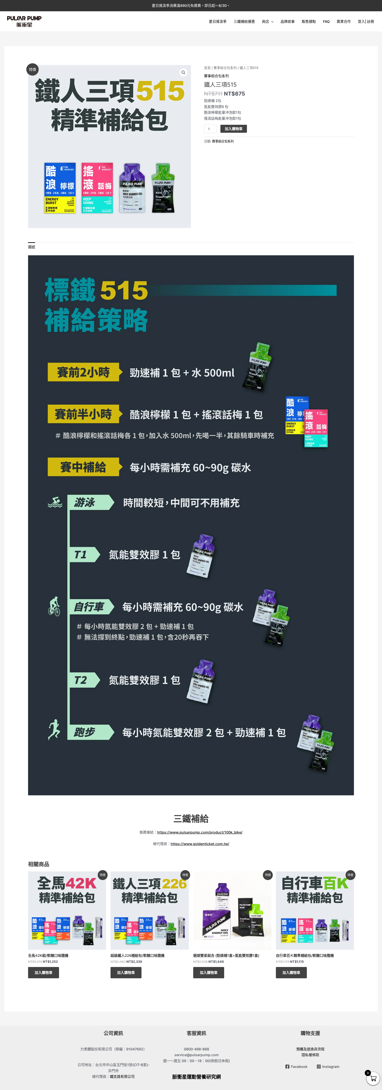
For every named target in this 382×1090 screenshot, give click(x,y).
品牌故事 (288, 21)
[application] (271, 21)
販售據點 (309, 21)
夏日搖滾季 (218, 21)
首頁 (207, 68)
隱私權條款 (310, 1055)
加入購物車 (234, 129)
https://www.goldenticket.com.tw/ (200, 844)
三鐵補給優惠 (244, 21)
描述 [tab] (31, 247)
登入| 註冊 (366, 21)
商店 (265, 21)
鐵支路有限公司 (122, 1076)
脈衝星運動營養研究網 (196, 1077)
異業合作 (344, 21)
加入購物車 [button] (43, 972)
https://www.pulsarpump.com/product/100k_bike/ (200, 832)
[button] (183, 73)
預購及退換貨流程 (310, 1049)
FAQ (326, 21)
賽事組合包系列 (225, 68)
